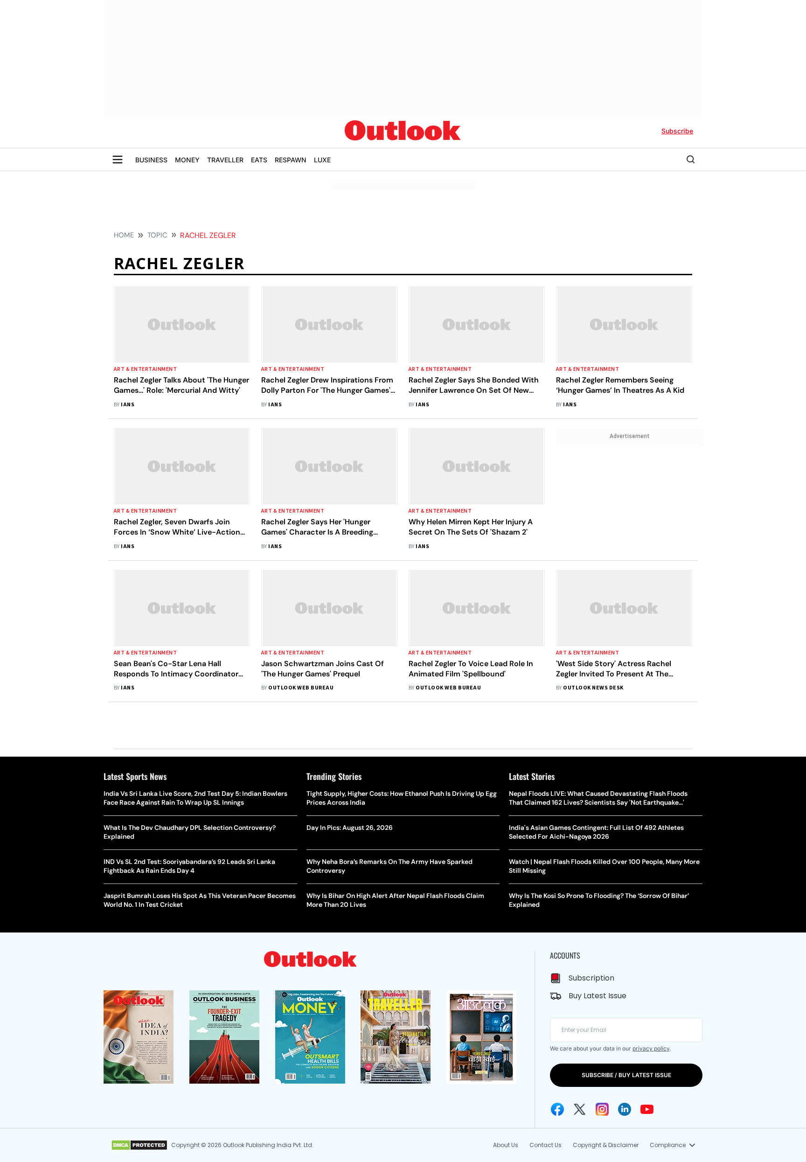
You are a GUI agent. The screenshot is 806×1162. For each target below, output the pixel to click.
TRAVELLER (225, 160)
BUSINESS (151, 160)
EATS (259, 160)
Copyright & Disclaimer (606, 1145)
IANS (127, 405)
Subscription (591, 978)
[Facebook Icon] (557, 1109)
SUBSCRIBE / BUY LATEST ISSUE (626, 1075)
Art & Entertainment (145, 369)
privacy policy (650, 1048)
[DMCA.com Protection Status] (139, 1145)
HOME (124, 235)
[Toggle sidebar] (117, 159)
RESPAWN (290, 160)
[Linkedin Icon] (624, 1109)
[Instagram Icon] (602, 1109)
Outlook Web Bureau (301, 688)
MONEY (187, 160)
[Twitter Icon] (579, 1109)
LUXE (322, 160)
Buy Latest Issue (597, 995)
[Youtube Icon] (646, 1109)
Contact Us (545, 1145)
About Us (505, 1145)
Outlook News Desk (593, 688)
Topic (157, 235)
